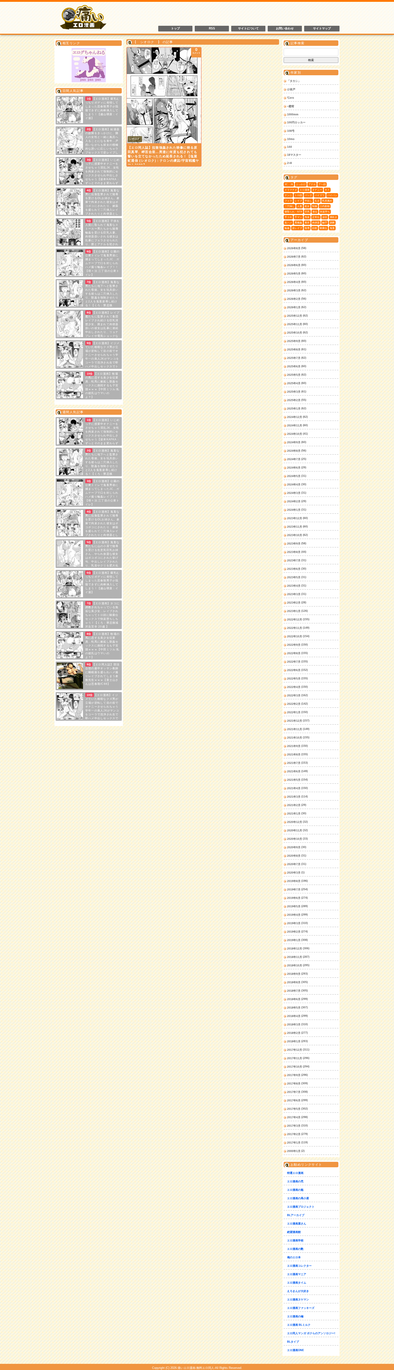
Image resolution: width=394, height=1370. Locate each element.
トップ (175, 28)
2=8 (289, 163)
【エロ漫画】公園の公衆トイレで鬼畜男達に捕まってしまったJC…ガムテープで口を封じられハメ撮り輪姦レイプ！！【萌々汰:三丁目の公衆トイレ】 (102, 263)
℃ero (290, 97)
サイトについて (248, 28)
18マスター (294, 154)
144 (289, 146)
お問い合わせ (285, 28)
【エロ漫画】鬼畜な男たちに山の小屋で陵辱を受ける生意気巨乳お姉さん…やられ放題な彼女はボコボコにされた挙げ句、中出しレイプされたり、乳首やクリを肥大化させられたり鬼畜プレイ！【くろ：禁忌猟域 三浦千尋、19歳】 (88, 558)
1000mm (292, 114)
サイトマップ (322, 28)
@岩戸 (291, 89)
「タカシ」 (294, 81)
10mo (290, 139)
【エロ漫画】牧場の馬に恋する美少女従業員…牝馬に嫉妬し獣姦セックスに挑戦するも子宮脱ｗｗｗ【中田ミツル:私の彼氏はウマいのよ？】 (102, 385)
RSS (212, 28)
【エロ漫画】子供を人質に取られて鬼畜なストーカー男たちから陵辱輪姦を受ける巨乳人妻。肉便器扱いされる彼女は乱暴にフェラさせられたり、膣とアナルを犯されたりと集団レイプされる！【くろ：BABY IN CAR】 (88, 236)
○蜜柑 (290, 106)
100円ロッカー (296, 122)
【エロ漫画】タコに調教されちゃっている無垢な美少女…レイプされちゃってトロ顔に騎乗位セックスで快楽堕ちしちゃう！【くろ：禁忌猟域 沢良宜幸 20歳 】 (102, 615)
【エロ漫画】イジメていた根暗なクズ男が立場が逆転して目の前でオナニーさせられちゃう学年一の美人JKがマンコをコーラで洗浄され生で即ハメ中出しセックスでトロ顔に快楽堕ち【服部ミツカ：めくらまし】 (88, 710)
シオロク (134, 138)
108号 (291, 131)
